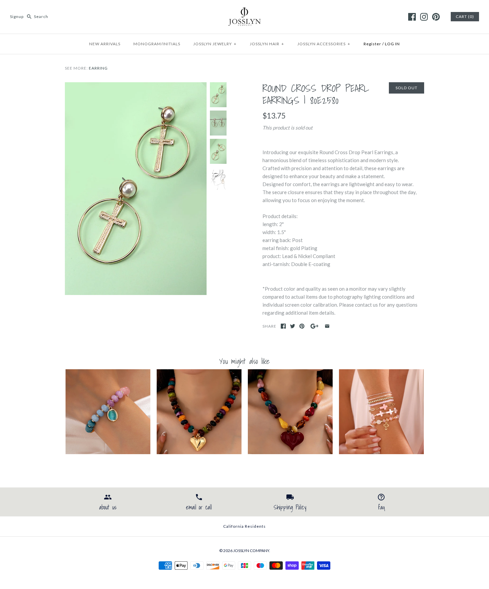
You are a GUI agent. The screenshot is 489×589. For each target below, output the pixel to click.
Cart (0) (465, 16)
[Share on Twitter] (292, 326)
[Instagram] (424, 17)
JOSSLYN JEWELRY (215, 43)
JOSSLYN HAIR (267, 43)
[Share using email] (327, 326)
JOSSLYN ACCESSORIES (323, 43)
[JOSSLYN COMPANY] (244, 11)
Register (372, 43)
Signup (17, 16)
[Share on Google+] (314, 326)
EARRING (98, 68)
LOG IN (392, 43)
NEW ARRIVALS (104, 43)
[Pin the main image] (301, 326)
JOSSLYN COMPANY (251, 550)
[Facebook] (412, 17)
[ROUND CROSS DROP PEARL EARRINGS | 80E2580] (136, 86)
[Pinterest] (436, 17)
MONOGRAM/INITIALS (156, 43)
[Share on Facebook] (283, 326)
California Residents (244, 526)
